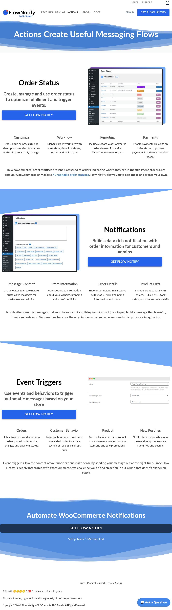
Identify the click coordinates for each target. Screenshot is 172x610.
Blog (86, 12)
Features (47, 12)
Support (147, 3)
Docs (97, 12)
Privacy (91, 583)
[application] (154, 603)
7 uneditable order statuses (70, 174)
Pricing (60, 12)
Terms (82, 583)
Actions (72, 12)
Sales (134, 3)
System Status (114, 583)
